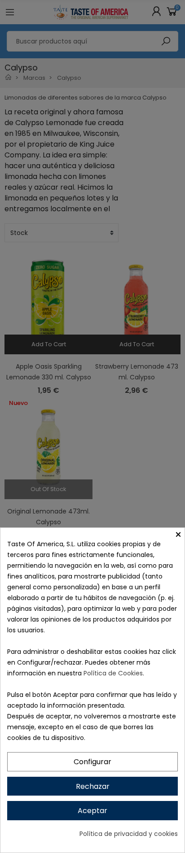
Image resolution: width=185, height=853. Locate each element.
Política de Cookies (113, 673)
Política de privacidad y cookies (128, 833)
